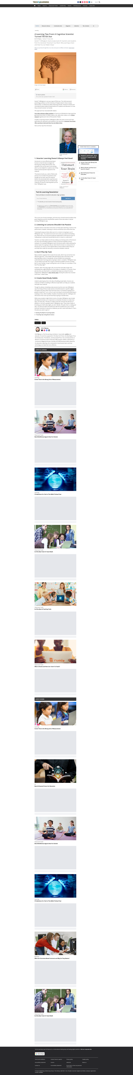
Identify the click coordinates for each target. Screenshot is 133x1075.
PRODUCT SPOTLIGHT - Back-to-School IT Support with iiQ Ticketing (89, 157)
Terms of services (53, 205)
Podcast (85, 5)
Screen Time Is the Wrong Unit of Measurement (89, 163)
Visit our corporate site (86, 1049)
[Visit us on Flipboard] (87, 2)
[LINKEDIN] (47, 330)
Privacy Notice (42, 206)
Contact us (37, 1065)
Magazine (68, 26)
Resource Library (46, 26)
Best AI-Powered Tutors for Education (88, 173)
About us (84, 1062)
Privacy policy (69, 1059)
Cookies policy (85, 1059)
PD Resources (77, 5)
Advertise (76, 26)
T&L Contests (86, 26)
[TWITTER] (42, 330)
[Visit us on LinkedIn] (89, 2)
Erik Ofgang (38, 38)
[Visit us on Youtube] (85, 2)
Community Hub (58, 26)
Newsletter (73, 89)
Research (37, 323)
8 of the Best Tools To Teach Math (88, 178)
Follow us (66, 89)
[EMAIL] (49, 330)
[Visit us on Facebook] (78, 2)
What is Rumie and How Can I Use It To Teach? (88, 168)
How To (45, 5)
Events (69, 5)
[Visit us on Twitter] (80, 2)
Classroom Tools (53, 5)
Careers (52, 1062)
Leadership (63, 5)
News (39, 5)
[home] (35, 5)
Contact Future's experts (56, 1059)
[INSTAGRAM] (45, 330)
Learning (36, 30)
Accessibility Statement (56, 1065)
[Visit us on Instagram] (82, 2)
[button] (97, 2)
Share (38, 89)
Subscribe (92, 5)
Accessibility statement (40, 1062)
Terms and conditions (40, 1059)
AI (93, 26)
